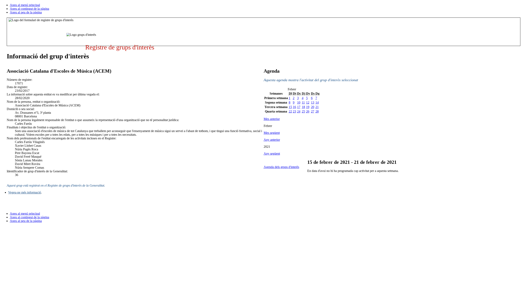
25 (303, 111)
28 (317, 111)
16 (294, 107)
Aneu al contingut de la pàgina (29, 8)
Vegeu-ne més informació (24, 192)
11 (303, 102)
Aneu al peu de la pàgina (26, 12)
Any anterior (272, 139)
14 (317, 102)
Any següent (272, 153)
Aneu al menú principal (25, 5)
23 (294, 111)
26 (307, 111)
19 (307, 107)
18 (303, 107)
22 (290, 111)
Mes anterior (272, 119)
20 (312, 107)
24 (298, 111)
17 (298, 107)
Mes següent (272, 132)
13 (312, 102)
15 (290, 107)
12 (307, 102)
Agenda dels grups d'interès (281, 167)
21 (317, 107)
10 (298, 102)
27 (312, 111)
